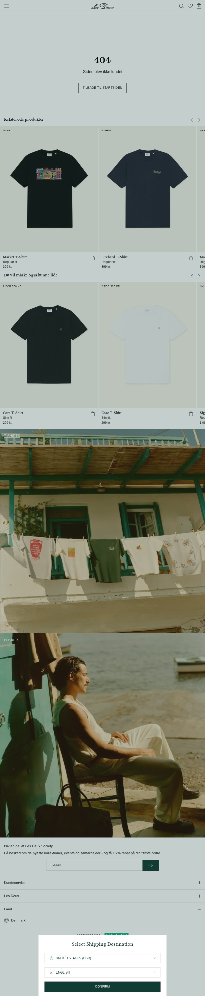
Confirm (102, 986)
